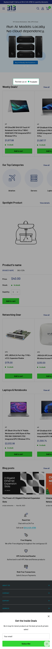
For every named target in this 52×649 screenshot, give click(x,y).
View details (45, 203)
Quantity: (6, 292)
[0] (47, 8)
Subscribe (26, 643)
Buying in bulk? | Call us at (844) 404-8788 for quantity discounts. (26, 2)
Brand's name (8, 270)
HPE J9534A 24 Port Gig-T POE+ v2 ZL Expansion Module (17, 356)
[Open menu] (3, 9)
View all (46, 87)
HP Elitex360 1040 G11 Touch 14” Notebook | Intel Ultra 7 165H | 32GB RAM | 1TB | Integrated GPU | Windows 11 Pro (18, 131)
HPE (6, 352)
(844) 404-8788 (30, 528)
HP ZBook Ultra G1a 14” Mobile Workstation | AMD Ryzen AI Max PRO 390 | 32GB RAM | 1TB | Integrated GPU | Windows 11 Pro (17, 434)
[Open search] (38, 8)
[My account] (42, 8)
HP (6, 124)
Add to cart (18, 151)
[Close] (49, 616)
